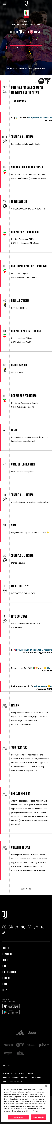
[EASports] (20, 1044)
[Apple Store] (11, 1005)
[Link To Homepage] (26, 3)
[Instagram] (11, 926)
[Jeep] (31, 1032)
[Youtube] (23, 926)
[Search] (44, 3)
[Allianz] (8, 1044)
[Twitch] (4, 933)
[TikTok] (36, 926)
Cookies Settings (18, 1117)
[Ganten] (20, 1052)
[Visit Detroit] (44, 1044)
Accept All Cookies (38, 1117)
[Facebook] (4, 926)
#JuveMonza (22, 649)
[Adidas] (20, 1032)
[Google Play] (11, 1011)
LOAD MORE (26, 887)
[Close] (46, 1086)
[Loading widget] (26, 46)
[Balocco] (8, 1052)
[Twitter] (29, 926)
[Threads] (17, 926)
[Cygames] (32, 1044)
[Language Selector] (49, 1065)
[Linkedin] (42, 926)
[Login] (48, 3)
